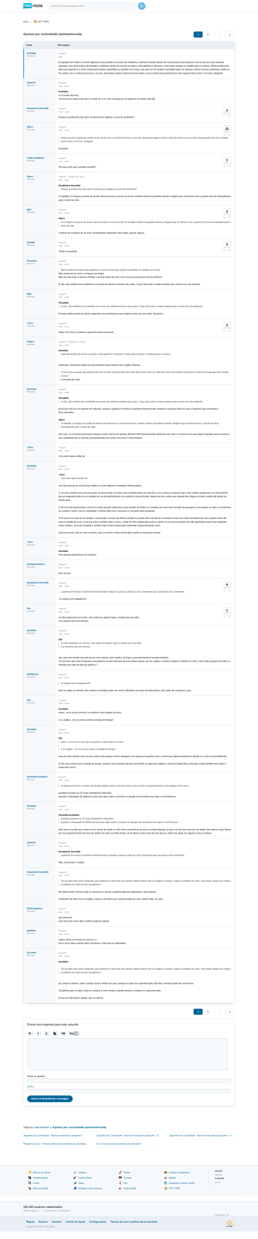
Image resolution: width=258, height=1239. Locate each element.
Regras (30, 1221)
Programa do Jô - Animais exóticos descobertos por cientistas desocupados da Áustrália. (56, 1144)
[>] (230, 34)
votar (66, 86)
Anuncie (57, 1221)
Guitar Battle (130, 1188)
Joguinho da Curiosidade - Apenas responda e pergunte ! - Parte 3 (202, 1135)
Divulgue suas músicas (90, 1188)
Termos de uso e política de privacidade (133, 1221)
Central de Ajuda (75, 1221)
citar (61, 56)
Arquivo (43, 1221)
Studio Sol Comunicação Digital (230, 1223)
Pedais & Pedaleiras (179, 1172)
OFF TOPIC (43, 21)
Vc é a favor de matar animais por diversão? (118, 1144)
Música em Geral (41, 1172)
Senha (30, 1086)
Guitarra (82, 1172)
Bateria (172, 1178)
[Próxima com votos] (229, 116)
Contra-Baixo (85, 1178)
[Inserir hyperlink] (55, 1033)
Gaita (81, 1183)
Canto (36, 1183)
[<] (220, 34)
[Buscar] (141, 6)
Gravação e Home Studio (182, 1183)
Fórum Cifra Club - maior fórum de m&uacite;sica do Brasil (33, 6)
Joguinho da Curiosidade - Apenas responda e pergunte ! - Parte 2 (129, 1135)
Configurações (97, 1221)
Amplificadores (40, 1178)
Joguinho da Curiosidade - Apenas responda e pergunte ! (52, 1135)
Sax (125, 1183)
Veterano (31, 56)
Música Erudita (40, 1188)
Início (26, 21)
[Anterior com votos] (224, 135)
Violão (127, 1172)
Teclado (128, 1178)
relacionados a (70, 1127)
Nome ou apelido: (36, 1076)
